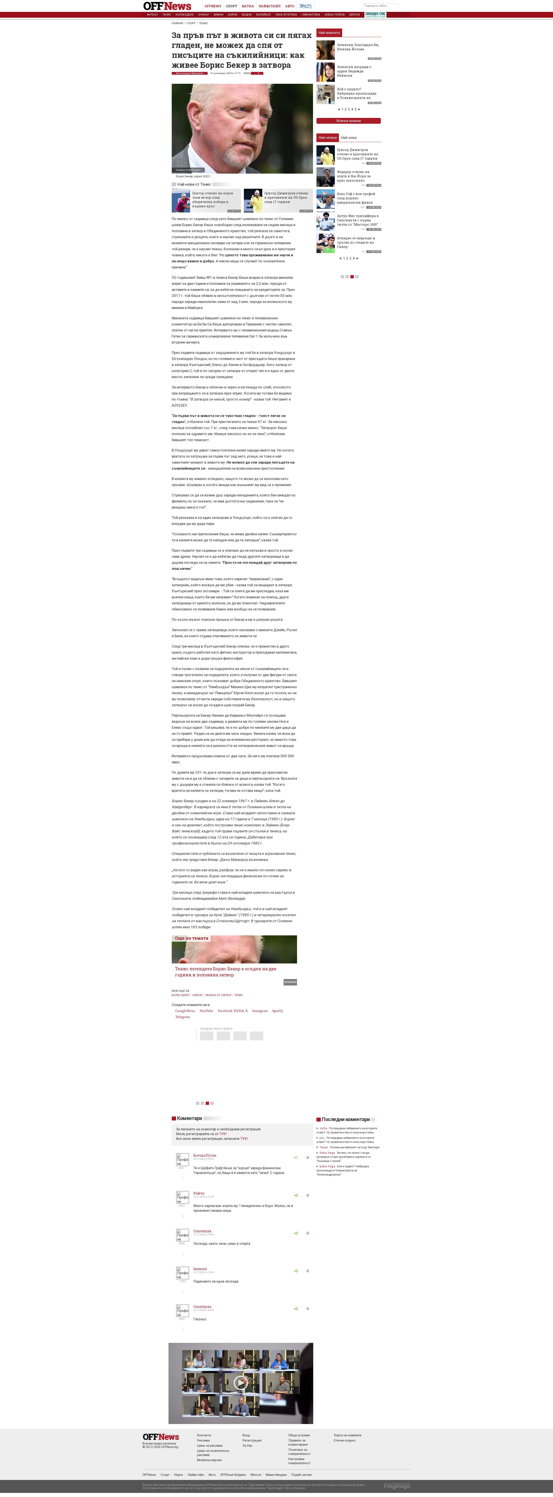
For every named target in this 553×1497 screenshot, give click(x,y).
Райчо (198, 1193)
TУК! (223, 1134)
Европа (354, 14)
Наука (248, 6)
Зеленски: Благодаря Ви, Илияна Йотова (358, 47)
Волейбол (263, 14)
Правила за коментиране (298, 1442)
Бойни (232, 14)
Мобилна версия (209, 1460)
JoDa (323, 1128)
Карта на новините (347, 1435)
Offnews (213, 6)
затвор (197, 995)
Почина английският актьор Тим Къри (355, 1147)
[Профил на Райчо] (182, 1202)
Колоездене (185, 14)
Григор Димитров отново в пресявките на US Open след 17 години (286, 197)
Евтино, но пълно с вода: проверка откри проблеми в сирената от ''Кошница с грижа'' (343, 1157)
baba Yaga (327, 1152)
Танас (324, 1147)
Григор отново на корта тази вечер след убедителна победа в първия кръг (212, 199)
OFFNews (149, 1475)
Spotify (277, 1011)
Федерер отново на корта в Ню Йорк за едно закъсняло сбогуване (354, 178)
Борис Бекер (180, 995)
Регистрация (252, 1440)
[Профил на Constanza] (182, 1240)
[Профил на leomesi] (182, 1278)
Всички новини (349, 121)
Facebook (225, 1011)
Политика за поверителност (299, 1452)
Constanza (202, 1231)
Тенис (166, 14)
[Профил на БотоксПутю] (182, 1164)
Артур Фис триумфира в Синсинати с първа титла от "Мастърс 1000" (358, 220)
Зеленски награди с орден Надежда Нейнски (354, 71)
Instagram (259, 1011)
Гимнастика (311, 14)
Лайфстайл (270, 6)
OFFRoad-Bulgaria (233, 1475)
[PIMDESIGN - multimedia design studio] (395, 1487)
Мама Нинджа (276, 1475)
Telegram (182, 1017)
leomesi (200, 1268)
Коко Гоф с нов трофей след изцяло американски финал (356, 198)
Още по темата (191, 938)
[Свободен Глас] (375, 16)
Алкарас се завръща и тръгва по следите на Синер (356, 242)
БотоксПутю (204, 1155)
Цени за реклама (209, 1446)
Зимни (218, 14)
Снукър (203, 14)
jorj (322, 1137)
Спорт (231, 6)
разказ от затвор (219, 995)
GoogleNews (185, 1011)
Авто (289, 6)
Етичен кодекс (345, 1440)
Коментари (189, 1118)
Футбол (152, 14)
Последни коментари (346, 1119)
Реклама (203, 1440)
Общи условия (299, 1435)
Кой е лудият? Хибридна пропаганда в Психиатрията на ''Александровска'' (357, 95)
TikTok (239, 1011)
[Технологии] (305, 7)
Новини (177, 23)
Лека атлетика (286, 14)
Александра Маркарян (189, 73)
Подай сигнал (301, 1475)
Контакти (204, 1435)
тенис (238, 995)
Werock (255, 1475)
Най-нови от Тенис (194, 184)
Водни (247, 14)
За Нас (248, 1446)
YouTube (206, 1011)
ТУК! (244, 1139)
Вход (246, 1435)
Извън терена (335, 14)
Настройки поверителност (299, 1461)
